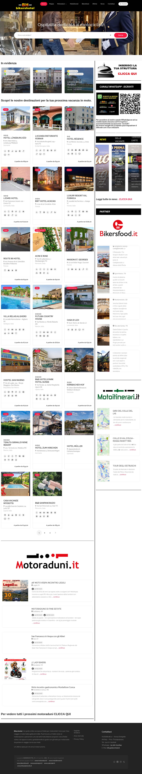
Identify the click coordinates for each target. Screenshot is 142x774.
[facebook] (117, 762)
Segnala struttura (77, 732)
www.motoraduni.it (41, 761)
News (102, 4)
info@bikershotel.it (113, 748)
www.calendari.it (49, 763)
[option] (16, 80)
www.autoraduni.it (36, 763)
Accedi (124, 4)
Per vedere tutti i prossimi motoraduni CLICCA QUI (36, 714)
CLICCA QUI (125, 199)
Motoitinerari (74, 4)
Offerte (94, 4)
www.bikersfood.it (23, 763)
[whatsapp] (114, 762)
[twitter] (124, 762)
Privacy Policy (79, 739)
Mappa (51, 4)
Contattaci (111, 4)
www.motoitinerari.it (55, 761)
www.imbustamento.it (24, 766)
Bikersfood (85, 4)
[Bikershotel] (25, 6)
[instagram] (120, 762)
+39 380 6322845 (116, 745)
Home (44, 4)
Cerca (120, 35)
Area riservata (79, 736)
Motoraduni (61, 4)
